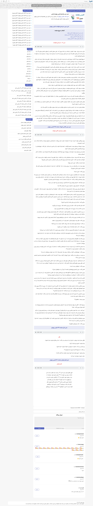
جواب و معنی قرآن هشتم (26, 144)
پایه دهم (28, 71)
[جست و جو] (14, 1)
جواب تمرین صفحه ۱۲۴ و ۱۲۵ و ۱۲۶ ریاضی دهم (22, 109)
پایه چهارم (28, 56)
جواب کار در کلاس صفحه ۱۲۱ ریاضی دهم (23, 115)
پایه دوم (28, 51)
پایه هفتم (28, 64)
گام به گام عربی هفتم (27, 136)
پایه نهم (28, 68)
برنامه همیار (82, 502)
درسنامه (28, 78)
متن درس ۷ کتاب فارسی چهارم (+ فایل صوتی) (21, 30)
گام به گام (28, 81)
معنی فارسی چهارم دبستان (26, 122)
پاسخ (37, 435)
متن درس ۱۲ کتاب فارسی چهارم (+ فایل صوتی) (21, 23)
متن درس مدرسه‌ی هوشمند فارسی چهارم (75, 33)
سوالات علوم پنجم (27, 131)
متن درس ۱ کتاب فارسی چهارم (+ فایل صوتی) (21, 45)
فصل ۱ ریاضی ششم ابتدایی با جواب (24, 133)
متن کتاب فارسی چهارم (63, 16)
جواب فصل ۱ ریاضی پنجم (26, 128)
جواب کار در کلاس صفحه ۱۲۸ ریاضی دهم (23, 104)
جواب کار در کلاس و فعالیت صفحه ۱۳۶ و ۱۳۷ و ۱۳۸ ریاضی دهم (21, 92)
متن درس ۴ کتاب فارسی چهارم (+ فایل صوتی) (21, 37)
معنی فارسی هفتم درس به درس (25, 139)
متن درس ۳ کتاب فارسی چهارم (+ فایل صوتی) (21, 40)
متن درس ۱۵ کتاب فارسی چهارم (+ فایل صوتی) (21, 15)
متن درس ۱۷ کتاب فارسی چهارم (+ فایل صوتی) (76, 11)
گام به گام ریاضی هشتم (26, 142)
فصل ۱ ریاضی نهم (27, 150)
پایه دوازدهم (28, 76)
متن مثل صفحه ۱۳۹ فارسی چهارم (76, 37)
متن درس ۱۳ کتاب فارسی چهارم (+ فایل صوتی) (21, 20)
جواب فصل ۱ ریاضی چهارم (26, 125)
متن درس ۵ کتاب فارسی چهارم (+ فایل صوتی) (21, 35)
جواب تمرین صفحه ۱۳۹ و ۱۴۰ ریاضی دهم (23, 88)
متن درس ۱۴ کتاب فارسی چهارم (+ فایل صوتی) (21, 18)
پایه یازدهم (28, 73)
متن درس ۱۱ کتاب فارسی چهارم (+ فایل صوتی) (21, 25)
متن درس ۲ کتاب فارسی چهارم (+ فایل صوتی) (21, 42)
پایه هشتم (28, 66)
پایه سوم (28, 54)
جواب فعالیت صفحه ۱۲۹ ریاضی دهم (24, 101)
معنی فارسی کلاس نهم (26, 147)
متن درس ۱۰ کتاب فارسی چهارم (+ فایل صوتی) (21, 28)
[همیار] (91, 1)
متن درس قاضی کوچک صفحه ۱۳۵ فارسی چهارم (74, 35)
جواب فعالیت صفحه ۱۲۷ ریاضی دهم (24, 106)
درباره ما (86, 1)
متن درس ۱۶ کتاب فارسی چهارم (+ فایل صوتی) (21, 13)
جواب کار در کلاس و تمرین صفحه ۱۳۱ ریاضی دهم (21, 98)
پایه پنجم (28, 59)
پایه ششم (28, 61)
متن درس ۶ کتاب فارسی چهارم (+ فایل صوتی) (21, 33)
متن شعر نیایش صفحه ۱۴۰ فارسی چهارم (75, 38)
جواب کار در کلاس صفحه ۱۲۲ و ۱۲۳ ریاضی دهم (22, 112)
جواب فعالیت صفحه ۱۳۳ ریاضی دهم (24, 95)
